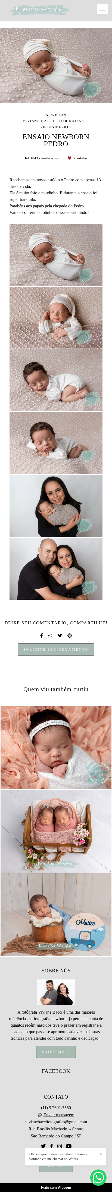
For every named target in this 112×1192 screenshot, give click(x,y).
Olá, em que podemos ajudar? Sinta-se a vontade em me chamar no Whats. (58, 1156)
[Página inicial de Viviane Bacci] (40, 10)
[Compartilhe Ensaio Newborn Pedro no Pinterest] (69, 635)
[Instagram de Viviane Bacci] (59, 1146)
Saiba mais (56, 1052)
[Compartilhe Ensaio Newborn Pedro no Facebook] (41, 635)
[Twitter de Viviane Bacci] (43, 1146)
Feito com (56, 1187)
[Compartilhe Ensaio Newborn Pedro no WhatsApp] (50, 635)
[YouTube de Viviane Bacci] (68, 1146)
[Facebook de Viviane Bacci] (51, 1146)
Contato (56, 1166)
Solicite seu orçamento (55, 649)
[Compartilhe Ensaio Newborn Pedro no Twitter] (60, 635)
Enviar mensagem (58, 1115)
